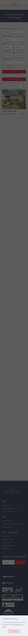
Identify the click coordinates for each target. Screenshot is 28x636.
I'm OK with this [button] (14, 631)
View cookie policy (17, 624)
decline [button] (4, 626)
